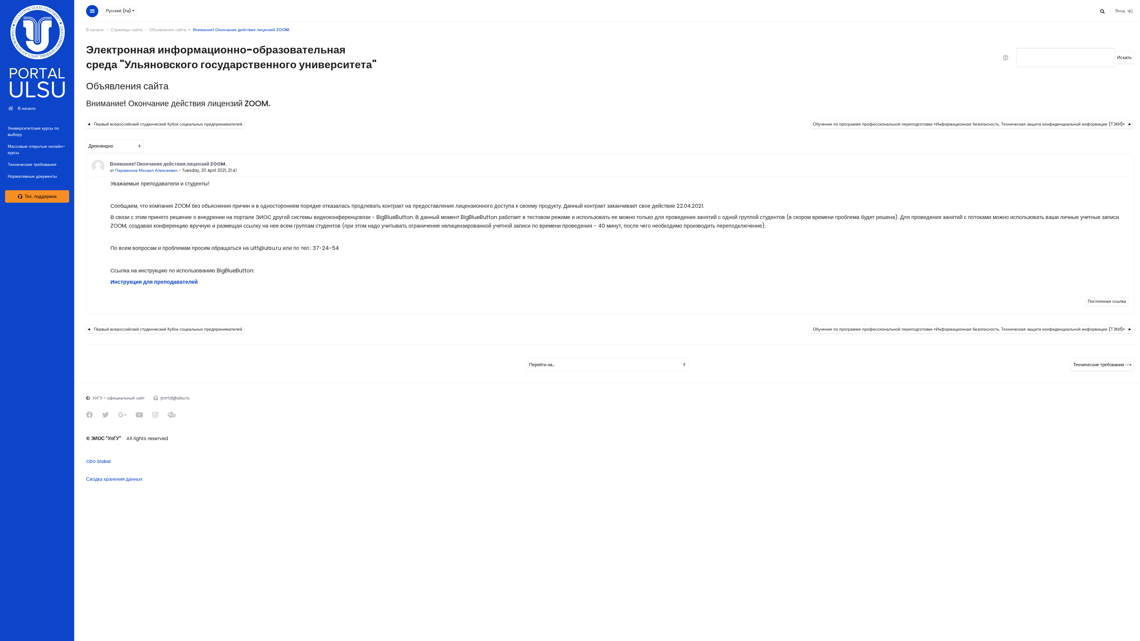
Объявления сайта (167, 30)
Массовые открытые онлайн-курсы (36, 150)
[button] (1102, 11)
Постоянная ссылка (1107, 301)
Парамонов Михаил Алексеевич (146, 170)
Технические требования (32, 164)
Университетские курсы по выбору (33, 132)
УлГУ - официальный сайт (119, 398)
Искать (1124, 57)
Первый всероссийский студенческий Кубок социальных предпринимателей (168, 124)
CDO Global (98, 461)
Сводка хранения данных (114, 479)
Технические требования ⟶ (1102, 364)
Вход (1120, 11)
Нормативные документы (32, 176)
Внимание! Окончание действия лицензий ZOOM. (241, 30)
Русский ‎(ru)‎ (119, 11)
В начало (95, 30)
